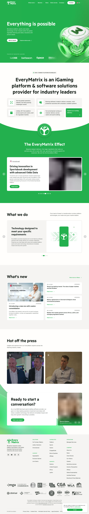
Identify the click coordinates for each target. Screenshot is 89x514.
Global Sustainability (72, 472)
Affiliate (51, 456)
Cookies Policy (34, 511)
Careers (69, 461)
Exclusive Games (37, 458)
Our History (70, 458)
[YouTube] (11, 454)
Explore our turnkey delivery (73, 111)
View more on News (74, 277)
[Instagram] (15, 454)
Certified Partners (71, 475)
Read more (15, 187)
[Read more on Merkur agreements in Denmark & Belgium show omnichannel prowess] (63, 301)
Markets (40, 2)
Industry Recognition (72, 467)
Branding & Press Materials (73, 478)
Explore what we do (25, 40)
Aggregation (36, 456)
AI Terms (62, 511)
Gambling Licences (71, 464)
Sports (51, 445)
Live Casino (35, 461)
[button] (4, 174)
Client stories (53, 2)
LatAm (51, 472)
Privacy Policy (26, 511)
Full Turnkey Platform (38, 442)
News (46, 2)
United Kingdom (54, 467)
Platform (52, 442)
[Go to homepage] (11, 2)
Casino (51, 447)
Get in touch (12, 40)
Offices (68, 469)
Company (61, 2)
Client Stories (70, 456)
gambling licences (47, 504)
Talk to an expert (18, 420)
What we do (31, 2)
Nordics (52, 464)
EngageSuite (53, 450)
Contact (71, 2)
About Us (69, 450)
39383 (49, 501)
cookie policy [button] (77, 506)
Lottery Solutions (37, 445)
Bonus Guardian (54, 453)
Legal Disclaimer (55, 511)
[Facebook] (18, 454)
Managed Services (71, 442)
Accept (75, 509)
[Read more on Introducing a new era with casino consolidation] (25, 301)
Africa (51, 469)
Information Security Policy (44, 511)
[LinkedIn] (8, 454)
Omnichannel (36, 447)
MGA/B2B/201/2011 (42, 503)
